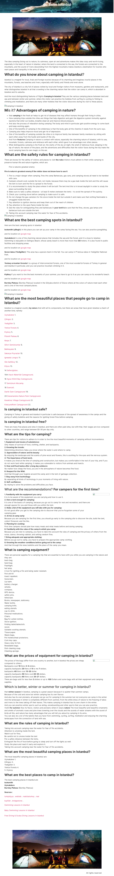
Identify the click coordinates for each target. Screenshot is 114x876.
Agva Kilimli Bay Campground (19, 379)
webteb (18, 796)
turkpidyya (8, 796)
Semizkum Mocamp (15, 383)
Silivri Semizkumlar (12, 345)
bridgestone (17, 801)
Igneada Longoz (11, 357)
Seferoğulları (12, 370)
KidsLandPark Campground (16, 404)
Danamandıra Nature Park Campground (24, 396)
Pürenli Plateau (10, 336)
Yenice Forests (10, 328)
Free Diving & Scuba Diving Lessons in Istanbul (24, 816)
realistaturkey (28, 796)
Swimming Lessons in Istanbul (17, 805)
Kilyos (7, 366)
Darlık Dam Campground (15, 392)
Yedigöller (8, 323)
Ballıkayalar (9, 349)
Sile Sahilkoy (9, 362)
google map (25, 234)
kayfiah (7, 801)
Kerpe (7, 340)
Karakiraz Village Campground (17, 400)
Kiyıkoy (7, 332)
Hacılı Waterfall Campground (21, 375)
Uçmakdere (9, 315)
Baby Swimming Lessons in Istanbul (19, 810)
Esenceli (10, 387)
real (37, 796)
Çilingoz (8, 319)
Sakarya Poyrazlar (12, 353)
